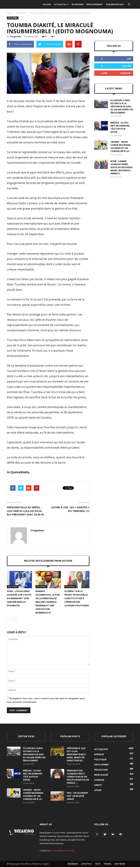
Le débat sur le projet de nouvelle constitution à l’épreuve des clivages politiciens (76, 598)
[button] (129, 4)
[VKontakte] (112, 834)
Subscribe (125, 73)
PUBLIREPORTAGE (114, 4)
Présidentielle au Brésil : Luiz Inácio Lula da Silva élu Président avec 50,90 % (25, 511)
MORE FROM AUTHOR (59, 560)
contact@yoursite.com (63, 850)
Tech (97, 863)
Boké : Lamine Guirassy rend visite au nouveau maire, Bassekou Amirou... (121, 167)
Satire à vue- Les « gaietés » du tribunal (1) (70, 509)
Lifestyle (86, 863)
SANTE (98, 785)
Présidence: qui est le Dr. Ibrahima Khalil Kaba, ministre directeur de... (76, 754)
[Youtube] (120, 834)
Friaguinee (15, 36)
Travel (107, 863)
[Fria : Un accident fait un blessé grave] (57, 796)
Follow (127, 66)
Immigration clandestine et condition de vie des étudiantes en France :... (78, 776)
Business (73, 863)
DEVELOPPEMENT (95, 4)
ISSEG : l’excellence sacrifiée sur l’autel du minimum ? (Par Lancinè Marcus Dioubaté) (19, 598)
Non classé (101, 774)
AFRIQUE (99, 754)
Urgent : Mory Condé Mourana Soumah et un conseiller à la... (120, 146)
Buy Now (120, 863)
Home (10, 13)
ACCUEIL (47, 4)
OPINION (99, 779)
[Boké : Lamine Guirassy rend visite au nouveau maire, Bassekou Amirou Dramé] (101, 164)
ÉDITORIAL (21, 13)
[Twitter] (105, 834)
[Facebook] (97, 834)
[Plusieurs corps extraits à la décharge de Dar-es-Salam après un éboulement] (101, 103)
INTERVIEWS (77, 4)
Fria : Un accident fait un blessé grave (77, 796)
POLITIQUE (100, 759)
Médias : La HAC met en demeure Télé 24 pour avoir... (120, 127)
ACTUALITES (60, 4)
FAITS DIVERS (101, 764)
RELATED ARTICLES (35, 560)
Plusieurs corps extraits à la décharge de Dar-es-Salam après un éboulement (121, 106)
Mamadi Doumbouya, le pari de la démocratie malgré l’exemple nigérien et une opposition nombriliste (48, 602)
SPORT (98, 790)
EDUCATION (101, 769)
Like (129, 58)
